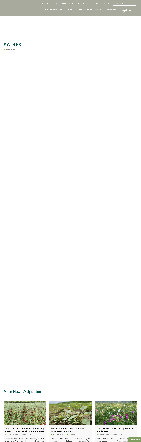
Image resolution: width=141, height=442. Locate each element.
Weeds (70, 9)
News (97, 3)
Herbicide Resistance (53, 9)
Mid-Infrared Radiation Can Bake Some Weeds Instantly (67, 430)
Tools (106, 3)
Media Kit (87, 3)
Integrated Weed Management (65, 3)
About (44, 3)
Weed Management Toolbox (89, 9)
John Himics (11, 49)
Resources (112, 9)
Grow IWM (27, 435)
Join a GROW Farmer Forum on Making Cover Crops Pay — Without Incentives (24, 430)
